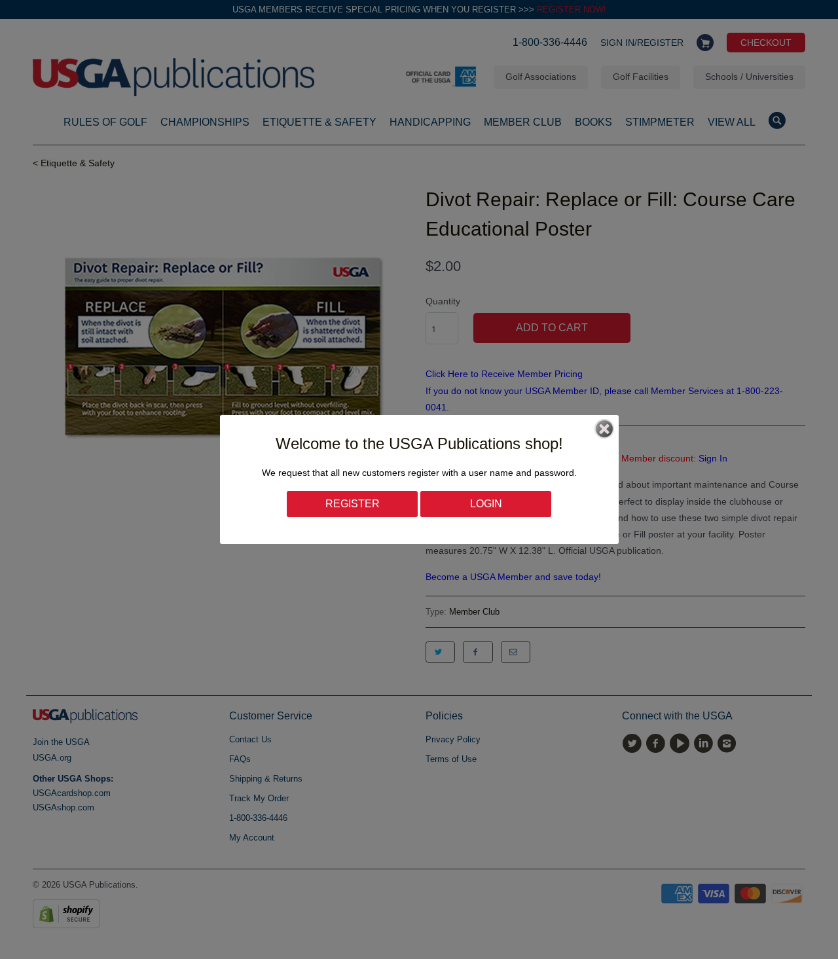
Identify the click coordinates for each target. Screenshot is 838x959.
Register (352, 503)
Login (486, 503)
